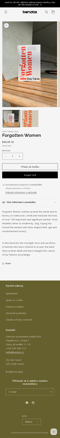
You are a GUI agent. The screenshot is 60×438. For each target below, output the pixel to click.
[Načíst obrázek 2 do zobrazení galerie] (29, 118)
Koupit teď (30, 175)
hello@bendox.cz (15, 352)
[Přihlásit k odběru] (51, 391)
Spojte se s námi (14, 300)
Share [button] (8, 263)
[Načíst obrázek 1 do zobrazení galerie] (11, 118)
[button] (6, 12)
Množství (6, 150)
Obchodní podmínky (16, 313)
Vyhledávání (12, 293)
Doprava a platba (15, 306)
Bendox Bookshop (26, 432)
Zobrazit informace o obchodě (21, 192)
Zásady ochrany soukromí (19, 319)
